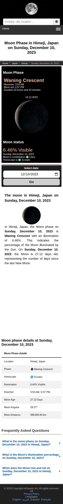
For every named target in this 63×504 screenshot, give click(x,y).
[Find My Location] (56, 22)
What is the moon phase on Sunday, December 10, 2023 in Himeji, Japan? (26, 443)
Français (46, 499)
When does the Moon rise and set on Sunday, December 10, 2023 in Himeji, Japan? (26, 471)
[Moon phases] (31, 9)
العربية (25, 499)
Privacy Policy (31, 494)
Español (35, 499)
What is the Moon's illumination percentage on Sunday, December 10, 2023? (30, 456)
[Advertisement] (31, 304)
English (17, 499)
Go (31, 182)
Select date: (31, 168)
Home (5, 28)
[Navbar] (58, 29)
